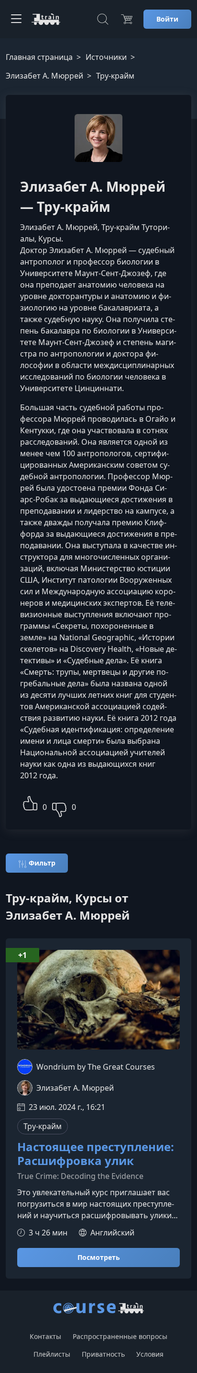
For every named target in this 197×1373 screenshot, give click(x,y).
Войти (167, 18)
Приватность (103, 1354)
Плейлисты (51, 1354)
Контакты (45, 1336)
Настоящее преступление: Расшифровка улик (95, 1154)
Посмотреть (98, 1257)
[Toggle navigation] (16, 19)
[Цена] (126, 19)
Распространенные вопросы (120, 1336)
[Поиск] (102, 19)
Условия (150, 1354)
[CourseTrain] (46, 19)
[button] (30, 802)
